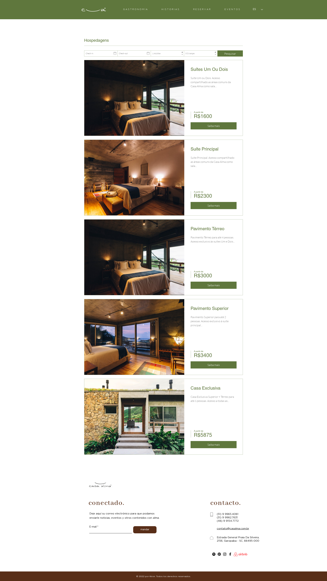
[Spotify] (214, 554)
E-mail (93, 527)
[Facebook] (230, 554)
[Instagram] (225, 554)
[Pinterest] (219, 554)
